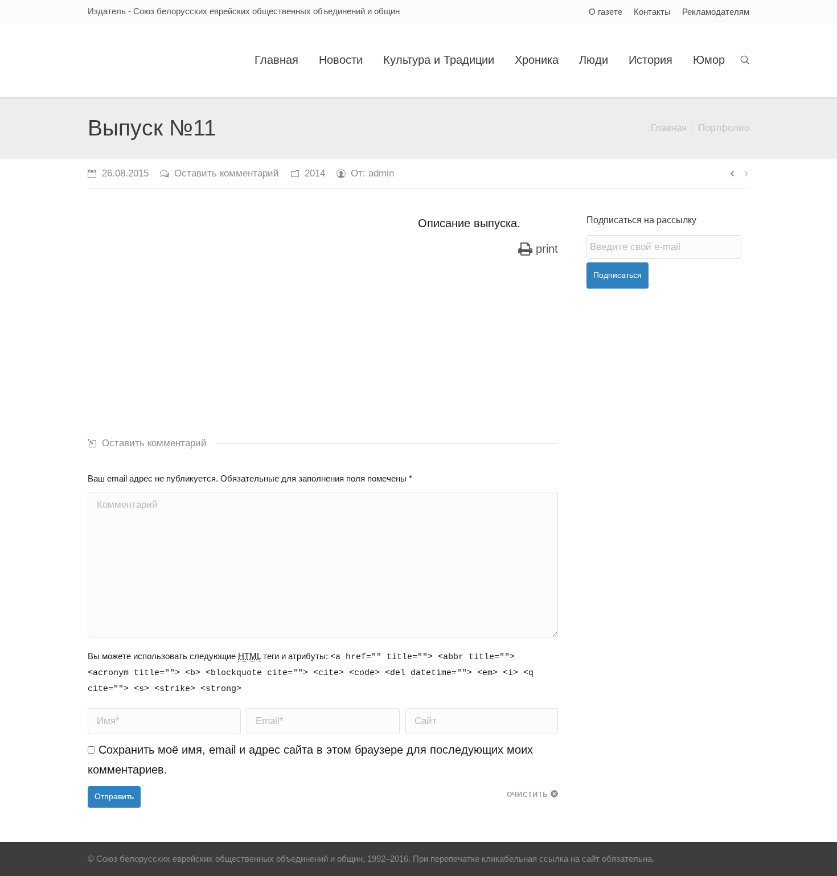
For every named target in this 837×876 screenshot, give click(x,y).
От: (372, 173)
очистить (527, 793)
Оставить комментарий (226, 173)
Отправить (114, 796)
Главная (669, 127)
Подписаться (617, 274)
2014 (315, 173)
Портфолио (723, 127)
